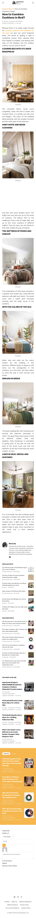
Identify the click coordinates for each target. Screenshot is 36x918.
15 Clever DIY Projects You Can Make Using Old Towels (14, 608)
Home (4, 9)
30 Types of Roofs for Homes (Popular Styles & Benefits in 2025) (13, 576)
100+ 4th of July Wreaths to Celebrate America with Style (13, 646)
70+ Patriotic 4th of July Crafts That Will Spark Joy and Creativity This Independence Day (14, 663)
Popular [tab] (14, 753)
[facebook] (10, 557)
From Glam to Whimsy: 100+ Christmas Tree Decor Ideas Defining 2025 (15, 630)
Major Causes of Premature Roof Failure (13, 591)
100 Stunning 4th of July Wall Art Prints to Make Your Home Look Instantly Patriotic (14, 622)
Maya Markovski (8, 739)
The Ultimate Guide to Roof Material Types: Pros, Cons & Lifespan (14, 568)
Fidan (5, 707)
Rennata (6, 21)
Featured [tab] (6, 753)
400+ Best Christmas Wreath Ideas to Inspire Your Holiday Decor (13, 638)
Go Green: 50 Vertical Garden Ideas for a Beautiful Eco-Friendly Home (13, 654)
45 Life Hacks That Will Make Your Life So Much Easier (14, 600)
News (11, 9)
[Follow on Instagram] (18, 897)
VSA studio (7, 692)
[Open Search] (33, 3)
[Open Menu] (3, 3)
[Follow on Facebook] (14, 897)
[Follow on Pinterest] (21, 897)
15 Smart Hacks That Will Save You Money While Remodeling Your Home (14, 584)
